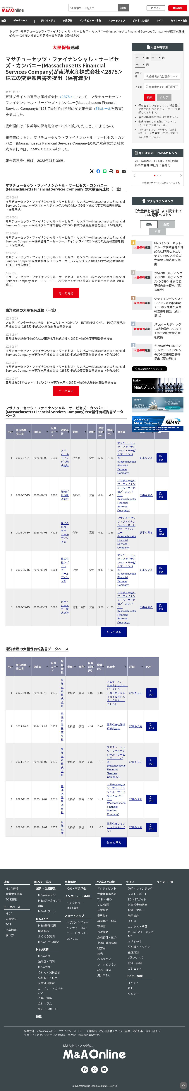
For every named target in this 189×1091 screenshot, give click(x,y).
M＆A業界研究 (47, 895)
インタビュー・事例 (90, 20)
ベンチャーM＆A (77, 927)
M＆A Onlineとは (46, 1031)
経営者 (101, 948)
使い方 (10, 935)
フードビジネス (107, 964)
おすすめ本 (135, 941)
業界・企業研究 (46, 888)
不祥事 (101, 926)
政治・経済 (104, 970)
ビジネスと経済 (140, 20)
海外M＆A (103, 975)
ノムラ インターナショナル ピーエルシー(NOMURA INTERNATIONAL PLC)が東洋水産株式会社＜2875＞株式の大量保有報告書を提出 (65, 324)
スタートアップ (116, 20)
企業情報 (11, 930)
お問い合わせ (153, 1031)
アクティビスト (106, 888)
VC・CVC (72, 938)
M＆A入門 (42, 919)
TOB (8, 924)
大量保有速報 (14, 894)
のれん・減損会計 (49, 972)
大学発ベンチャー (78, 922)
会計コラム (45, 1003)
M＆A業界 (103, 905)
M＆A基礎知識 (47, 925)
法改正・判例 (46, 961)
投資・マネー (136, 910)
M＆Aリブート (47, 911)
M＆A (9, 913)
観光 (100, 954)
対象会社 (138, 74)
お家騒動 (102, 932)
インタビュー (75, 903)
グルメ (132, 921)
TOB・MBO (104, 899)
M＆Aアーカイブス (49, 900)
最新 (149, 224)
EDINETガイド (137, 899)
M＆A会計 (44, 967)
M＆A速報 (12, 888)
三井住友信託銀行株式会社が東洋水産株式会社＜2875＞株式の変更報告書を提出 (59, 338)
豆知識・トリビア (139, 947)
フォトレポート (137, 894)
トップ (13, 31)
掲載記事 (138, 1031)
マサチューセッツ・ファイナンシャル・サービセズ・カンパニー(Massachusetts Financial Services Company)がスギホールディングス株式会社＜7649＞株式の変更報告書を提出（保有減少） (65, 205)
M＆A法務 (44, 956)
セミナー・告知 (179, 20)
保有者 (138, 87)
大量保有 (11, 919)
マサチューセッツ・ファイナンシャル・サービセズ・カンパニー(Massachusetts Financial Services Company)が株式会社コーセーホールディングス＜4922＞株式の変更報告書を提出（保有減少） (65, 241)
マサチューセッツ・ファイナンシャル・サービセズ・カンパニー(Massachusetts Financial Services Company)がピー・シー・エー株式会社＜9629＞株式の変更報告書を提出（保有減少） (65, 281)
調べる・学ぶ (48, 20)
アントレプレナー (78, 933)
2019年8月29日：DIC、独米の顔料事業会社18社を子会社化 (156, 163)
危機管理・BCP (107, 937)
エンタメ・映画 (137, 926)
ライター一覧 (165, 882)
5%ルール (103, 109)
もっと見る (66, 293)
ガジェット (135, 968)
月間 (158, 231)
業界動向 (102, 915)
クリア (164, 97)
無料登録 (178, 8)
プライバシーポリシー (71, 1031)
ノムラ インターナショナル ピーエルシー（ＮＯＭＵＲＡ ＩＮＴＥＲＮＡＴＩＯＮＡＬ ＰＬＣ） (117, 693)
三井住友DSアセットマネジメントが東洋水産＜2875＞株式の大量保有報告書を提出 (61, 382)
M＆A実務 (42, 949)
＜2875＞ (111, 71)
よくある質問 (46, 936)
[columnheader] (10, 431)
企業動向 (102, 910)
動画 (41, 906)
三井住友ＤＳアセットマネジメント (116, 827)
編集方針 (29, 1031)
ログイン (156, 8)
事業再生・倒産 (107, 921)
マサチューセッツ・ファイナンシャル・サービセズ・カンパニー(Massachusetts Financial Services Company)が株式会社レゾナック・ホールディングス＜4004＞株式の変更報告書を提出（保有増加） (65, 261)
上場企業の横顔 (107, 943)
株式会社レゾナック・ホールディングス (65, 570)
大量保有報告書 (107, 894)
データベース (20, 20)
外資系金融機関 (137, 905)
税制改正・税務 (47, 978)
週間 (166, 224)
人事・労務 (45, 998)
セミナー (133, 993)
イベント (133, 983)
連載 (39, 1016)
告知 (130, 988)
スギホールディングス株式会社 (65, 458)
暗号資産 (133, 915)
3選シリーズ (135, 957)
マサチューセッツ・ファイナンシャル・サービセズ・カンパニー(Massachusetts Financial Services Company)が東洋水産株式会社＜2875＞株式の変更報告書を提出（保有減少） (65, 352)
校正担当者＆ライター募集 (114, 1031)
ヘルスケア (104, 959)
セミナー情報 (134, 976)
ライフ (160, 20)
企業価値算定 (46, 983)
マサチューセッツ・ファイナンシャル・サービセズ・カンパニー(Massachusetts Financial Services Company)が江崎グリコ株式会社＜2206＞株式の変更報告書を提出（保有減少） (65, 223)
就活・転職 (135, 963)
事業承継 (67, 20)
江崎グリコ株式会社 (65, 495)
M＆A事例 (73, 908)
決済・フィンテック (140, 888)
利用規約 (92, 1031)
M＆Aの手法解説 (48, 942)
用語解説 (43, 931)
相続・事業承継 (76, 888)
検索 (123, 8)
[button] (154, 175)
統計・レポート (47, 1009)
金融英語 (133, 952)
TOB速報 (11, 899)
